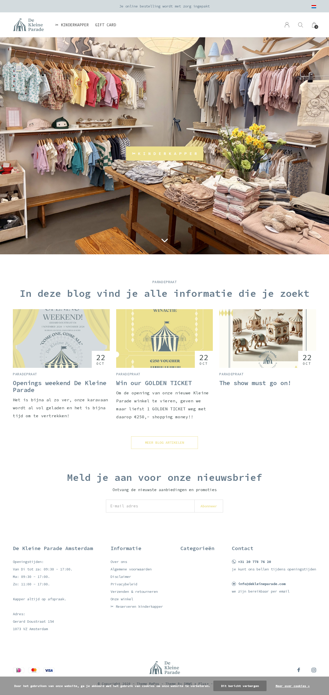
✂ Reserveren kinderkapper (137, 606)
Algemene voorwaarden (131, 569)
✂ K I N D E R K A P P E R (164, 153)
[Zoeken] (300, 25)
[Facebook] (298, 670)
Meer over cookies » (293, 686)
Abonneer (208, 506)
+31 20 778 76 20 (254, 561)
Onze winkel (122, 599)
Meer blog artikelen (164, 442)
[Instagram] (314, 670)
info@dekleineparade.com (261, 583)
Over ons (119, 561)
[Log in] (287, 25)
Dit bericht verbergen (240, 686)
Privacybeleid (124, 584)
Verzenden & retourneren (134, 591)
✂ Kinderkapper (72, 24)
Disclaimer (121, 576)
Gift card (105, 24)
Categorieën (197, 548)
